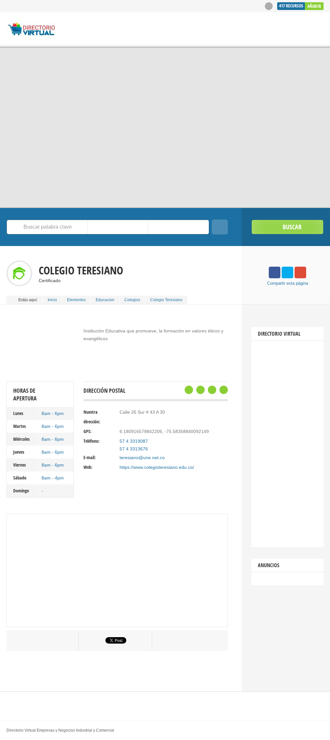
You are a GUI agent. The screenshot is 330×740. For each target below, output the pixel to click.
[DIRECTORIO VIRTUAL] (31, 29)
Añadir (314, 6)
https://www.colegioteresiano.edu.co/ (157, 467)
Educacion (105, 300)
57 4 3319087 (134, 441)
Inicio (52, 300)
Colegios (132, 300)
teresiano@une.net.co (142, 457)
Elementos (76, 300)
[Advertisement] (287, 444)
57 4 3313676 (134, 448)
